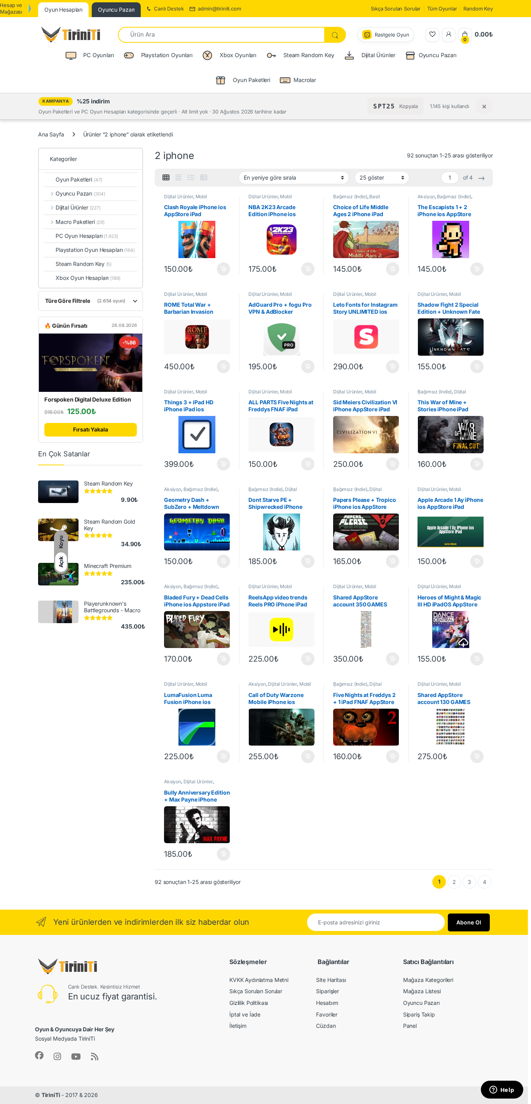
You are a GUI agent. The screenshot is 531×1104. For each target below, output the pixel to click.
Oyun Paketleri (79, 179)
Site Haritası (331, 979)
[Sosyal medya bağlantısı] (39, 1055)
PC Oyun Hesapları (87, 235)
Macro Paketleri (80, 221)
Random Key (478, 8)
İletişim (237, 1025)
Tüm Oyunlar (442, 8)
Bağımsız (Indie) (350, 196)
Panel (410, 1025)
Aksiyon (426, 196)
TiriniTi (51, 1095)
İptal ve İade (244, 1014)
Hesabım (327, 1002)
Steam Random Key (84, 263)
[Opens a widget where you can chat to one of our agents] (501, 1090)
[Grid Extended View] (178, 177)
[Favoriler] (432, 35)
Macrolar (304, 80)
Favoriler (326, 1014)
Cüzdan (325, 1025)
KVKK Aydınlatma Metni (258, 979)
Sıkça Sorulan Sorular (396, 8)
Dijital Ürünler (178, 196)
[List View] (190, 177)
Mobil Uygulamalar (185, 199)
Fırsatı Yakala (90, 429)
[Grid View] (165, 177)
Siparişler (327, 991)
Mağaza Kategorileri (428, 979)
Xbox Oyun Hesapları (88, 277)
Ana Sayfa (51, 134)
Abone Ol (468, 922)
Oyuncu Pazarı (437, 55)
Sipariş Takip (419, 1014)
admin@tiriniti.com (219, 8)
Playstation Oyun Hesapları (95, 249)
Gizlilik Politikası (248, 1002)
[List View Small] (203, 177)
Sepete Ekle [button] (221, 269)
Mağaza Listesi (422, 991)
